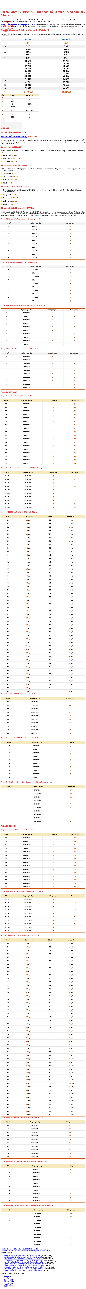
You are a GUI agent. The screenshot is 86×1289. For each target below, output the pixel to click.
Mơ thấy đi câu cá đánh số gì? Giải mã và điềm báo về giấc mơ (24, 1262)
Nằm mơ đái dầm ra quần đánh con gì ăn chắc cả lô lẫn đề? (23, 1259)
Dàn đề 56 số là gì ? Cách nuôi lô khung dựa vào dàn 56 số (23, 1257)
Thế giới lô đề (8, 1277)
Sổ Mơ (6, 32)
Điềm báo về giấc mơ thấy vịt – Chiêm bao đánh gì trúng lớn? (24, 1267)
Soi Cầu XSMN (9, 1282)
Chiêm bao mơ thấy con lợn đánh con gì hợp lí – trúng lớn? (23, 1270)
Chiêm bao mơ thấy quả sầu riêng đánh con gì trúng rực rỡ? (23, 1265)
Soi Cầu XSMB (9, 1280)
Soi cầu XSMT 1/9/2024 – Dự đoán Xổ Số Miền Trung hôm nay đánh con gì (25, 1250)
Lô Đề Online (8, 1285)
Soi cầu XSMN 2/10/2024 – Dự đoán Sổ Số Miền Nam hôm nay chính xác (24, 1249)
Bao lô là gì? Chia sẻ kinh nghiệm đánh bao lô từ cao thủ (22, 1255)
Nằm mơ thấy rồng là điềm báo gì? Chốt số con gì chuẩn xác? (24, 1269)
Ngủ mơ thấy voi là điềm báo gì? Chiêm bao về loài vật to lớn (24, 1264)
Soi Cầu (6, 23)
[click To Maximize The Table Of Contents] (3, 120)
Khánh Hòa (66, 39)
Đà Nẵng (28, 39)
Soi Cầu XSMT (9, 28)
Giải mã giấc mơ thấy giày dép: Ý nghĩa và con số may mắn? (23, 1260)
